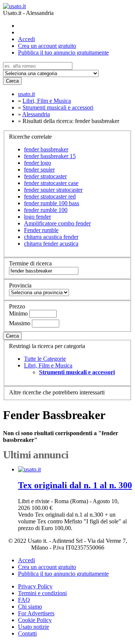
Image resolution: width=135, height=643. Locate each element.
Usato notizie (33, 627)
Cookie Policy (35, 620)
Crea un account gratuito (47, 46)
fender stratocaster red (50, 196)
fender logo (37, 163)
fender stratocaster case (51, 183)
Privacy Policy (35, 586)
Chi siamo (30, 606)
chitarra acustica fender (51, 237)
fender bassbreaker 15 (50, 156)
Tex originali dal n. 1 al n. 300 (75, 485)
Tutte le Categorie (45, 359)
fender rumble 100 (46, 210)
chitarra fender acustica (51, 243)
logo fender (37, 216)
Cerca (12, 81)
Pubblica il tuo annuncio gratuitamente (63, 52)
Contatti (27, 633)
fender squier (39, 169)
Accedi (26, 39)
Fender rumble (41, 230)
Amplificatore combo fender (57, 223)
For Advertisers (36, 613)
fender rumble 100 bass (51, 203)
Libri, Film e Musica (48, 365)
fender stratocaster (45, 176)
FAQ (24, 600)
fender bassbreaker (46, 149)
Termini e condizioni (42, 593)
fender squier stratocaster (53, 190)
